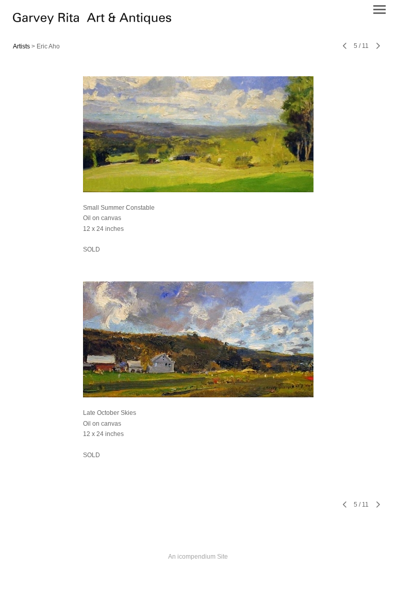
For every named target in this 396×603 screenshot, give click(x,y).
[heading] (92, 22)
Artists (21, 46)
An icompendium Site (198, 556)
